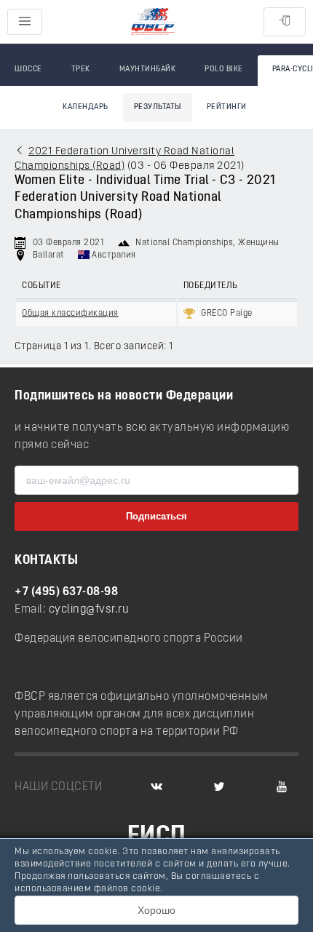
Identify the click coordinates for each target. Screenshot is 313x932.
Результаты (157, 107)
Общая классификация (70, 313)
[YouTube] (282, 787)
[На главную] (153, 22)
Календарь (85, 107)
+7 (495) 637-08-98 (66, 592)
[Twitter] (219, 787)
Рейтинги (227, 107)
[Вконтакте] (156, 787)
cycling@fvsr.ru (89, 610)
